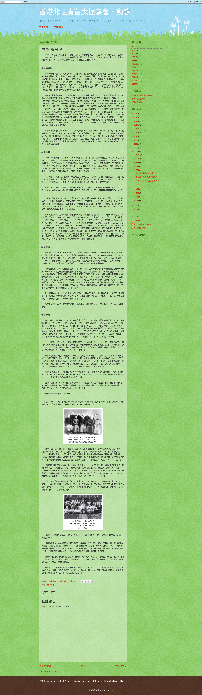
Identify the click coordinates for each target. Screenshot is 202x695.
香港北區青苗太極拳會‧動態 (84, 11)
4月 (137, 196)
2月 (137, 200)
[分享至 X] (87, 581)
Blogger (110, 690)
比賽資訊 (134, 70)
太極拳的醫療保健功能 (144, 173)
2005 (136, 205)
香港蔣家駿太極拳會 (142, 228)
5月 (137, 193)
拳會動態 (43, 27)
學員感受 (134, 84)
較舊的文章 (120, 666)
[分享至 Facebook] (89, 581)
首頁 (82, 666)
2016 (133, 57)
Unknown (137, 221)
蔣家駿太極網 (136, 102)
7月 (137, 170)
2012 (136, 128)
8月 (137, 166)
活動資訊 (134, 74)
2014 (133, 50)
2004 (136, 209)
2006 (136, 151)
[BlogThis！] (85, 581)
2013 (133, 46)
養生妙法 (134, 80)
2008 (136, 144)
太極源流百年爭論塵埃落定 (146, 177)
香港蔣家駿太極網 (138, 99)
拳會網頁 (58, 27)
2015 (133, 53)
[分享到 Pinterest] (91, 581)
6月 (137, 189)
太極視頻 (134, 63)
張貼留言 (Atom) (51, 671)
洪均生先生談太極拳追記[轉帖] (148, 180)
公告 (133, 60)
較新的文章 (45, 666)
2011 (136, 132)
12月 (138, 155)
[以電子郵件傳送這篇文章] (82, 581)
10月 (138, 158)
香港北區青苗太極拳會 (142, 224)
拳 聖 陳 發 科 (141, 184)
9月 (137, 162)
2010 (136, 136)
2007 (136, 148)
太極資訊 (50, 585)
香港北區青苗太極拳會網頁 (141, 95)
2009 (136, 140)
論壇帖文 (134, 77)
